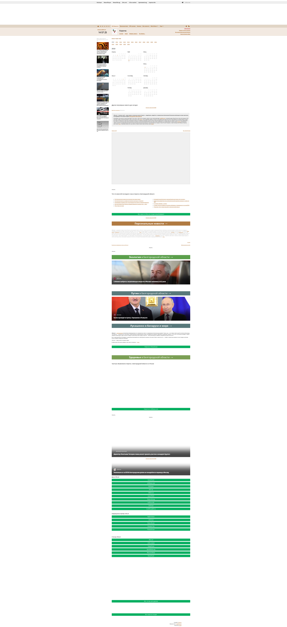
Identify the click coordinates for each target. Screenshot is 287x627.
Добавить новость (133, 33)
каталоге (179, 121)
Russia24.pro (181, 232)
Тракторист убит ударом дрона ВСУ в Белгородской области (167, 207)
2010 (120, 38)
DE (106, 26)
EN (100, 26)
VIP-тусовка (132, 26)
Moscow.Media (151, 552)
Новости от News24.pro (151, 346)
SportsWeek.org (151, 549)
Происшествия (124, 26)
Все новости (146, 26)
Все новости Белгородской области (182, 32)
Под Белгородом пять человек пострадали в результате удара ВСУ (129, 200)
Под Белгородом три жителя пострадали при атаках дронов (127, 199)
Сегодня (121, 33)
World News (154, 26)
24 (129, 60)
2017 (140, 42)
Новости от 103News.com (151, 409)
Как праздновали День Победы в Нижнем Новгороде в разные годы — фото (131, 204)
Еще (161, 26)
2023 (117, 44)
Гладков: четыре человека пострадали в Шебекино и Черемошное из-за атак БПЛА (171, 205)
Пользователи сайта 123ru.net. (135, 116)
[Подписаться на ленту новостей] (189, 26)
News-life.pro (150, 523)
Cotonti (180, 625)
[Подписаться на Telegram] (182, 2)
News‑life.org (116, 2)
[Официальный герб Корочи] (114, 32)
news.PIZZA (151, 496)
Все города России (186, 130)
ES (108, 26)
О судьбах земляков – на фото (160, 203)
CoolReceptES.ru (151, 509)
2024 (121, 44)
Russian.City (151, 526)
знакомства (157, 235)
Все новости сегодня (151, 614)
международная (120, 333)
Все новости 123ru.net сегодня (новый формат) (151, 214)
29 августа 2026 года (102, 29)
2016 (136, 42)
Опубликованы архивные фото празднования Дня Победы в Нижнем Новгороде (132, 202)
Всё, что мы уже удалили (151, 601)
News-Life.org (151, 499)
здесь (140, 232)
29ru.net (124, 2)
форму (141, 119)
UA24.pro (151, 505)
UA (104, 26)
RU (102, 26)
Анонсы (139, 26)
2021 (155, 42)
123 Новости (115, 26)
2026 (128, 44)
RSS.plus (151, 486)
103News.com (151, 483)
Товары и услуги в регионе (184, 30)
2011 (117, 42)
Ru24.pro (99, 2)
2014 (128, 42)
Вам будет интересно (116, 110)
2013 (124, 42)
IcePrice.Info (151, 502)
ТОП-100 (172, 232)
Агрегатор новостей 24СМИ (151, 107)
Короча (113, 38)
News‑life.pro (107, 2)
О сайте (188, 242)
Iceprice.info (152, 2)
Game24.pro (151, 480)
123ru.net (187, 2)
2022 (113, 44)
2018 (144, 42)
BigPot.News (151, 516)
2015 (132, 42)
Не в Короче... (142, 33)
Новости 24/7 (114, 130)
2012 (120, 42)
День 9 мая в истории (119, 205)
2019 (148, 42)
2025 (124, 44)
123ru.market (132, 2)
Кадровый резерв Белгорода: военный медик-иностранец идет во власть (169, 199)
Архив (126, 33)
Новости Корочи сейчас (185, 34)
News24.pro (117, 232)
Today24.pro (151, 546)
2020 (152, 42)
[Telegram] (186, 26)
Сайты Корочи (187, 28)
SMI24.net (151, 492)
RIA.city (151, 489)
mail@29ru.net (162, 118)
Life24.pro (151, 520)
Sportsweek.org (142, 2)
